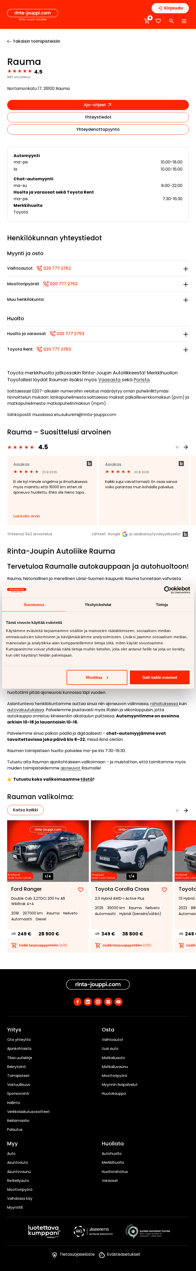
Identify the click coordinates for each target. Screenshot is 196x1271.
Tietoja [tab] (162, 604)
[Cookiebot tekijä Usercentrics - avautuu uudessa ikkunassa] (167, 590)
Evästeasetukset (123, 1254)
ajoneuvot (70, 768)
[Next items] (186, 447)
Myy (12, 1144)
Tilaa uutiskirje (19, 1057)
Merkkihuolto (113, 1162)
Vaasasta (110, 379)
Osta (108, 1030)
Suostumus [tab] (34, 604)
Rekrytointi (16, 1066)
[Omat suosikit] (158, 21)
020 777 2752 (54, 268)
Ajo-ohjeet (95, 105)
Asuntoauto (17, 1162)
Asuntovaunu (19, 1171)
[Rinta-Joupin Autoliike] (32, 15)
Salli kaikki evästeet (159, 677)
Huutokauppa (114, 1093)
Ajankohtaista (19, 1048)
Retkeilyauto (18, 1180)
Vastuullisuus (18, 1084)
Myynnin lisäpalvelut (120, 1084)
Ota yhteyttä (19, 1039)
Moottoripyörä (114, 1075)
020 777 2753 (67, 334)
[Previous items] (178, 447)
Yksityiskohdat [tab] (98, 604)
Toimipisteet (18, 1075)
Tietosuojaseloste (77, 1254)
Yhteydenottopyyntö (98, 129)
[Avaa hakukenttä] (171, 21)
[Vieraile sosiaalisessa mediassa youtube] (118, 1002)
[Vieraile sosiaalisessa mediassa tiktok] (108, 1002)
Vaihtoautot (112, 1039)
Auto (11, 1153)
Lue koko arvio (26, 516)
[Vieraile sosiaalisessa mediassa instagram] (98, 1002)
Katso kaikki (25, 810)
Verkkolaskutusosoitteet (28, 1111)
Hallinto (13, 1102)
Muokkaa (94, 677)
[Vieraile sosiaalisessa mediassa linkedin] (88, 1002)
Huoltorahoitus (115, 1171)
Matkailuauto (113, 1057)
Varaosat (110, 1180)
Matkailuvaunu (115, 1066)
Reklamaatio (18, 1120)
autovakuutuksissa (25, 710)
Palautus (14, 1129)
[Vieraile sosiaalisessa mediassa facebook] (78, 1002)
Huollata (113, 1144)
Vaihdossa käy (19, 1198)
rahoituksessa (164, 704)
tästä (86, 779)
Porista (142, 379)
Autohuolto (112, 1153)
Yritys (14, 1030)
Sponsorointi (18, 1093)
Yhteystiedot (98, 117)
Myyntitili (15, 1207)
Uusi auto (110, 1048)
